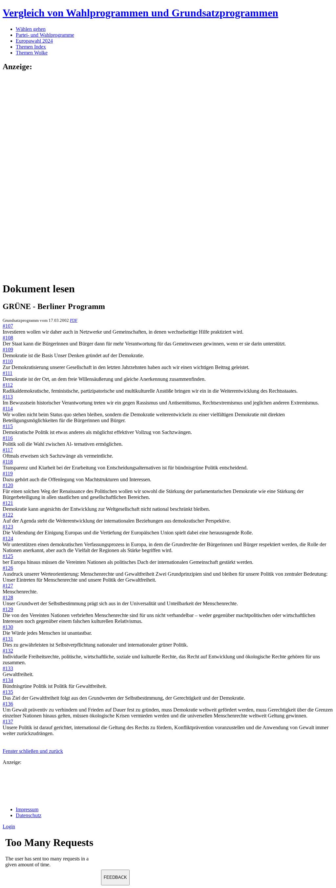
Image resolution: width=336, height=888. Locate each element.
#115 (8, 426)
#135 (8, 692)
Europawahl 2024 (34, 41)
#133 (8, 668)
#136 (8, 704)
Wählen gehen (31, 29)
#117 (8, 450)
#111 (7, 373)
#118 (8, 462)
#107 (8, 326)
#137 (8, 721)
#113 (8, 397)
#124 (8, 538)
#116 (8, 438)
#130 (8, 627)
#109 (8, 349)
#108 (8, 338)
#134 (8, 680)
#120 (8, 485)
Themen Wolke (32, 52)
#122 (8, 515)
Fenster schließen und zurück (33, 751)
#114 (8, 408)
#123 (8, 526)
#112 (8, 385)
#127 (8, 586)
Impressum (27, 809)
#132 (8, 650)
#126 (8, 568)
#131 (8, 639)
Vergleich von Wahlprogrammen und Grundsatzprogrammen (140, 13)
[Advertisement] (29, 176)
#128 (8, 597)
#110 (8, 361)
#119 (8, 473)
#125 (8, 556)
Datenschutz (28, 815)
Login (9, 826)
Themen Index (31, 47)
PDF (73, 320)
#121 (8, 503)
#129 (8, 609)
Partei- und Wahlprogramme (45, 35)
